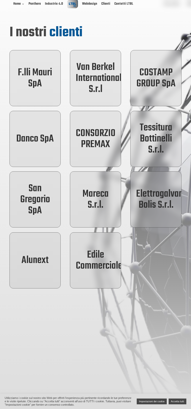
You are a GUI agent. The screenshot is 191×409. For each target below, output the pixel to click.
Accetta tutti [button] (177, 401)
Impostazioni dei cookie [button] (152, 401)
